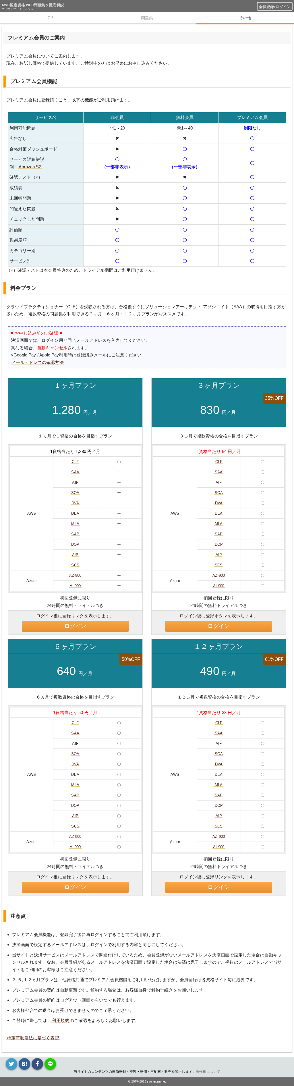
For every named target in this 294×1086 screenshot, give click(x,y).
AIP (75, 555)
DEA (75, 513)
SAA (75, 472)
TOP (49, 18)
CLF (75, 462)
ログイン (75, 626)
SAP (75, 534)
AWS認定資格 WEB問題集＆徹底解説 (32, 5)
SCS (75, 565)
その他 (245, 18)
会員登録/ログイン (275, 7)
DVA (75, 503)
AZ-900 (75, 575)
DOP (75, 544)
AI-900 (75, 586)
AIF (75, 482)
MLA (75, 524)
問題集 (147, 18)
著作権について (208, 1072)
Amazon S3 (30, 166)
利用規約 (60, 1020)
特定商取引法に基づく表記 (33, 1037)
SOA (75, 493)
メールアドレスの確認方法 (37, 362)
